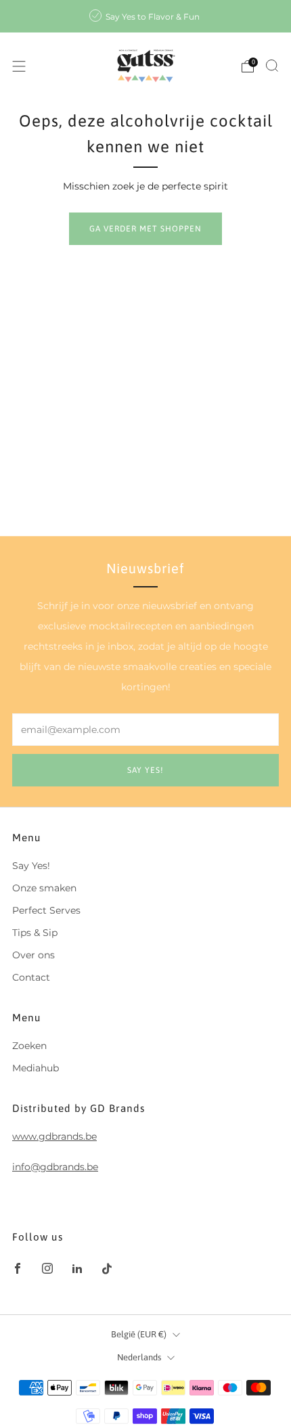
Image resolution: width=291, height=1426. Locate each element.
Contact (31, 977)
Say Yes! (31, 866)
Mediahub (35, 1068)
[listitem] (146, 16)
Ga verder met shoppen (145, 228)
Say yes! (145, 770)
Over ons (33, 955)
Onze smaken (44, 888)
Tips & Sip (35, 933)
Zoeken (29, 1046)
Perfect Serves (46, 910)
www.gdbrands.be (54, 1136)
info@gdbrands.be (55, 1167)
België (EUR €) (138, 1334)
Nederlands (139, 1357)
